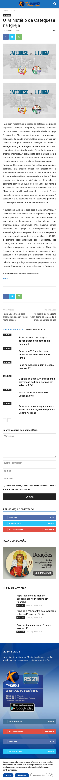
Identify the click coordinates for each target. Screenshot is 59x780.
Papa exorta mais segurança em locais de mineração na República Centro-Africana (37, 409)
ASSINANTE (49, 529)
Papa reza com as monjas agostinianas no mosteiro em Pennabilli (35, 340)
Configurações (39, 775)
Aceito (8, 775)
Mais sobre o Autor (35, 330)
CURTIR (51, 517)
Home (5, 10)
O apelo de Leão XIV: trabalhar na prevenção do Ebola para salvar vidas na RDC (37, 382)
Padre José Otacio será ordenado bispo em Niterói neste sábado (15, 317)
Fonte (5, 278)
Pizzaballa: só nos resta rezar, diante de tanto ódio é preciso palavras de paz (43, 317)
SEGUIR (51, 523)
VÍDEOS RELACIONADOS (13, 330)
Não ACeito (21, 775)
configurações (9, 770)
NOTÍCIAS (14, 10)
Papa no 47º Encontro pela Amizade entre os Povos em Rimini (34, 354)
